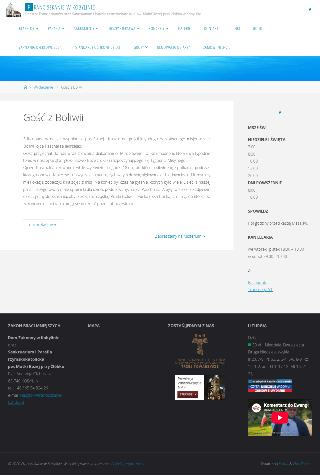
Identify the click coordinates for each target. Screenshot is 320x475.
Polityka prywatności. (127, 463)
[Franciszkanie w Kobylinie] (13, 9)
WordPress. (302, 463)
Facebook (257, 282)
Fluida (283, 463)
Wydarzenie (43, 87)
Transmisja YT (260, 289)
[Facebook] (310, 9)
